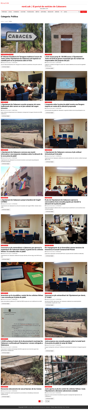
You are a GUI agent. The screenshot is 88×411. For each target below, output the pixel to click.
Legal (65, 12)
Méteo (37, 12)
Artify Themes (65, 407)
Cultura (23, 12)
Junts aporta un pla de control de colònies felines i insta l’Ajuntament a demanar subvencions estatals (65, 390)
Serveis (57, 12)
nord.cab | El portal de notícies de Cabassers (44, 6)
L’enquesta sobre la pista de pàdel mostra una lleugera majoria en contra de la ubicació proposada (64, 105)
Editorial (43, 12)
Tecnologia (30, 12)
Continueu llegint (5, 67)
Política (6, 54)
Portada (4, 12)
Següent (48, 401)
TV (61, 12)
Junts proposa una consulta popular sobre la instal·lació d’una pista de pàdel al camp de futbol (65, 342)
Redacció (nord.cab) (6, 62)
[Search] (79, 12)
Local (10, 12)
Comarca (16, 12)
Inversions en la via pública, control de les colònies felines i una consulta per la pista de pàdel (22, 296)
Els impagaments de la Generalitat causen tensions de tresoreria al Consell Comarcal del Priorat (64, 248)
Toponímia (11, 54)
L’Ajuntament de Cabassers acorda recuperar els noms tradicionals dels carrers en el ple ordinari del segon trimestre (20, 106)
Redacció (50, 12)
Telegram (83, 12)
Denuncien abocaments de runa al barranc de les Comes (21, 389)
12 (46, 401)
